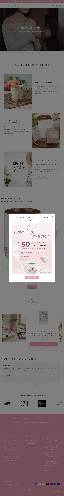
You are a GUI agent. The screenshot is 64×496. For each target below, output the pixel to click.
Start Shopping (32, 277)
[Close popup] (52, 216)
